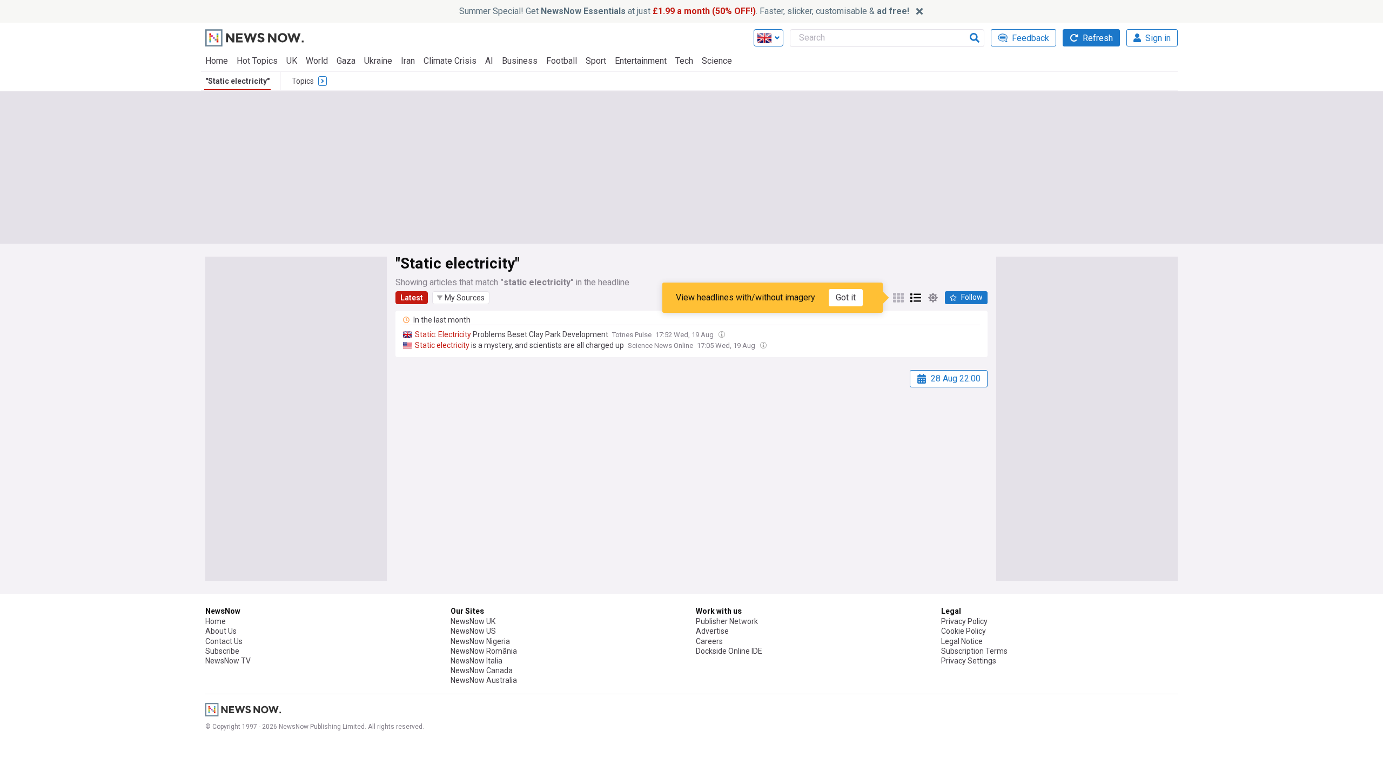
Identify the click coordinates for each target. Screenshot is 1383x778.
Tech (684, 61)
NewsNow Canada (482, 670)
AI (489, 61)
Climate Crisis (450, 61)
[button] (460, 297)
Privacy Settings (968, 660)
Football (561, 61)
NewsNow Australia (484, 680)
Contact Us (224, 641)
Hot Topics (257, 61)
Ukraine (378, 61)
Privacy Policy (964, 621)
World (317, 61)
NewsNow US (473, 631)
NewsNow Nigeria (480, 641)
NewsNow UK (473, 621)
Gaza (346, 61)
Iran (408, 61)
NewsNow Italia (476, 660)
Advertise (712, 631)
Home (216, 61)
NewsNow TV (228, 660)
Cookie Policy (963, 631)
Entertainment (641, 61)
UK (291, 61)
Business (520, 61)
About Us (221, 631)
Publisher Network (727, 621)
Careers (709, 641)
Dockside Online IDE (729, 651)
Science (717, 61)
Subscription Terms (974, 651)
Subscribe (222, 651)
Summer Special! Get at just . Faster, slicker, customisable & (684, 11)
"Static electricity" (237, 81)
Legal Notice (962, 641)
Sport (596, 61)
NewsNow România (484, 651)
